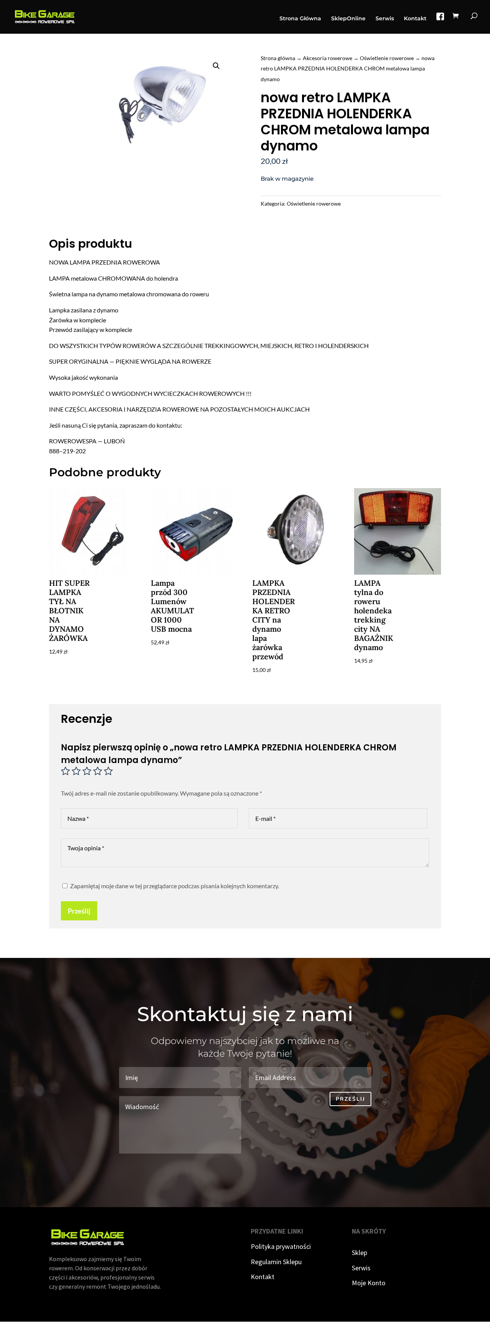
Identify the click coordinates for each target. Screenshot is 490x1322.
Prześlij (79, 911)
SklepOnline (348, 19)
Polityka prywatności (281, 1246)
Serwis (385, 19)
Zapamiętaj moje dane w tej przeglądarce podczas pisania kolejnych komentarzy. (174, 885)
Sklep (359, 1252)
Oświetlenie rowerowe (387, 58)
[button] (216, 66)
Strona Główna (300, 19)
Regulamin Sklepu (276, 1261)
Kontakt (415, 19)
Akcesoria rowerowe (327, 58)
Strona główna (278, 58)
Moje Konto (368, 1282)
